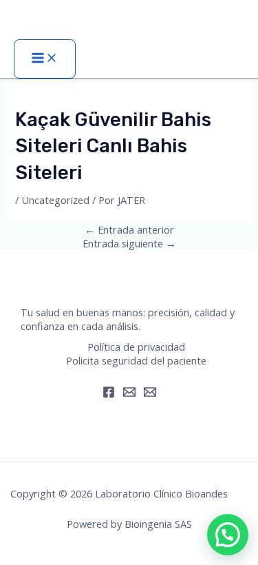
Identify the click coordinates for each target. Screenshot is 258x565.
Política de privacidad (136, 346)
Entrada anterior (129, 229)
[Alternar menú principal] (45, 59)
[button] (227, 534)
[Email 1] (129, 394)
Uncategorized (55, 200)
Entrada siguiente (129, 243)
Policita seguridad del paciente (136, 360)
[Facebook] (109, 394)
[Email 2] (150, 394)
